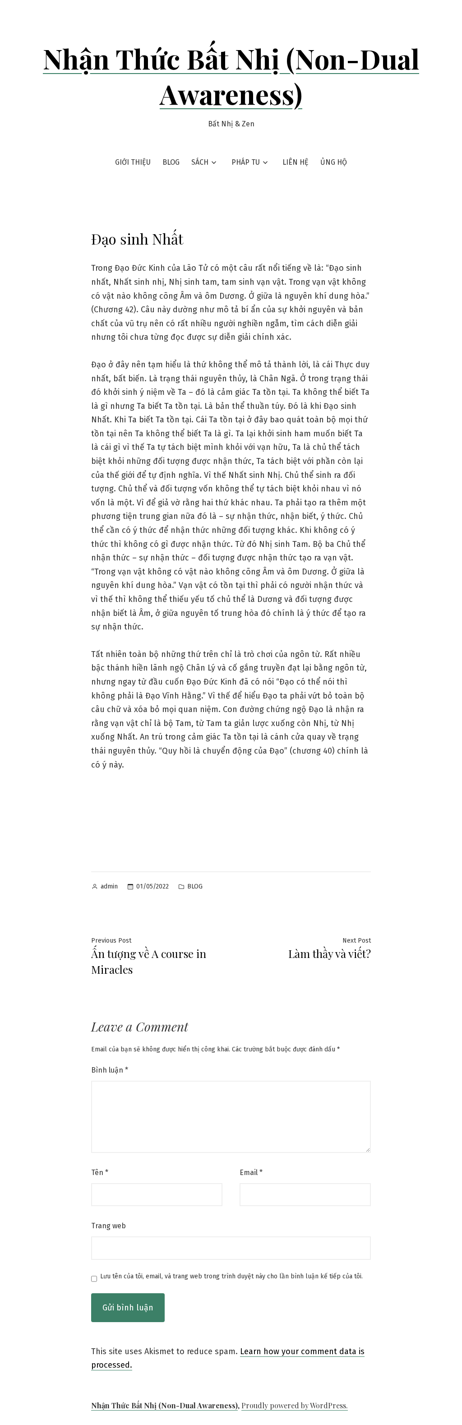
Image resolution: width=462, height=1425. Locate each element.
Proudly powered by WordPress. (294, 1405)
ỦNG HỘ (333, 162)
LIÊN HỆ (295, 162)
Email (251, 1172)
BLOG (171, 162)
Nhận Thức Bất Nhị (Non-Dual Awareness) (231, 75)
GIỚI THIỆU (133, 162)
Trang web (108, 1225)
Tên (99, 1172)
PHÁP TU (245, 162)
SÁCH (199, 162)
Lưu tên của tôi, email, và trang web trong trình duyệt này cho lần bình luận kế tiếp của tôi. (231, 1276)
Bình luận (109, 1070)
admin (109, 886)
